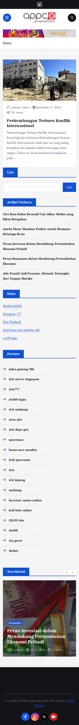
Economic (15, 622)
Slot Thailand (12, 322)
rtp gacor (15, 540)
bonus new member (23, 450)
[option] (39, 618)
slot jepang (17, 480)
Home (7, 43)
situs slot (15, 419)
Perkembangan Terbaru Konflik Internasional (38, 123)
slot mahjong (18, 409)
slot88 (13, 530)
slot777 (14, 389)
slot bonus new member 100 (21, 330)
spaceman (16, 440)
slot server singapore (24, 379)
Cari (10, 172)
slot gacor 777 (12, 314)
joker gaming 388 (21, 369)
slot (11, 470)
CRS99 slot (16, 520)
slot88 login (17, 399)
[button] (67, 572)
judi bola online (20, 510)
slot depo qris (18, 429)
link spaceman (19, 460)
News (26, 107)
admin (16, 107)
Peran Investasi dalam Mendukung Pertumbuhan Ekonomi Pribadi (36, 636)
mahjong (15, 490)
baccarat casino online (25, 500)
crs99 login (10, 338)
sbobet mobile (12, 306)
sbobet (13, 551)
